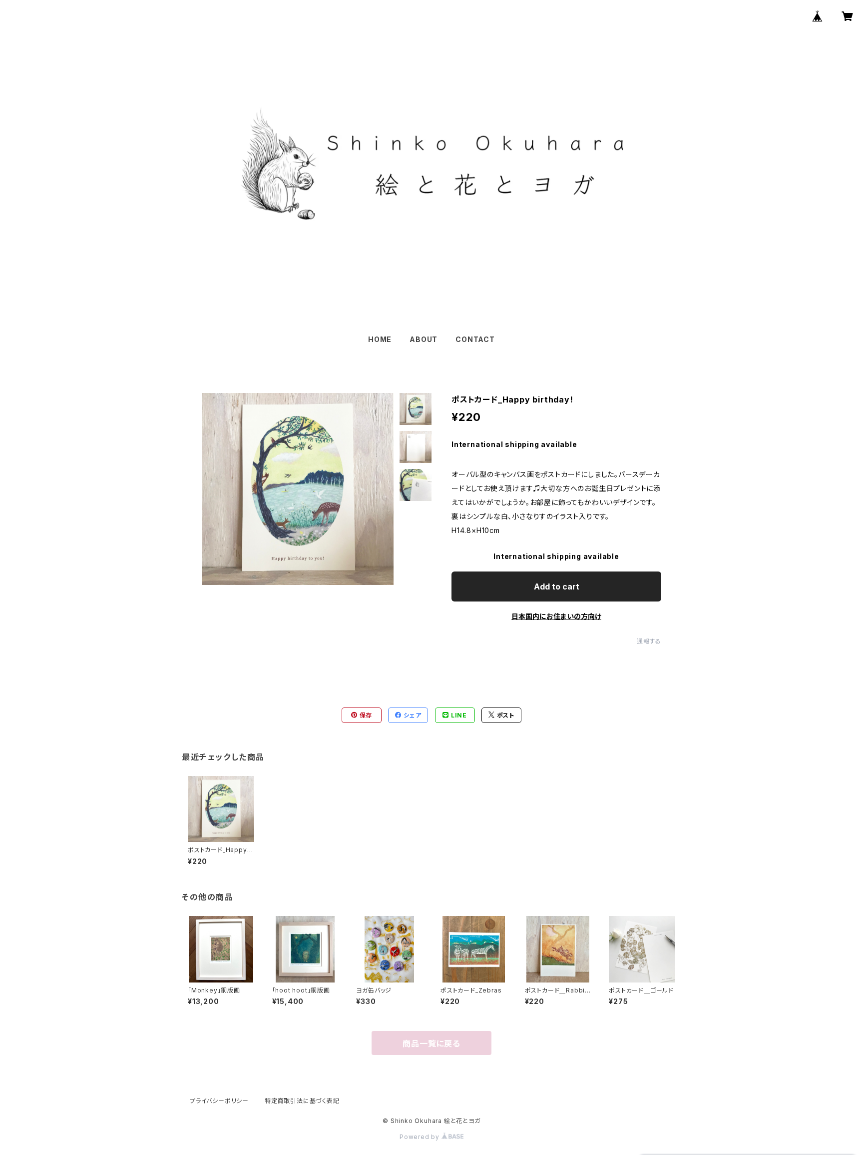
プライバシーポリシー (219, 1100)
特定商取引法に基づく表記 (302, 1100)
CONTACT (475, 339)
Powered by (420, 1136)
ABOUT (423, 339)
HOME (380, 339)
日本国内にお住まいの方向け (556, 616)
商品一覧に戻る (431, 1043)
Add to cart (556, 587)
